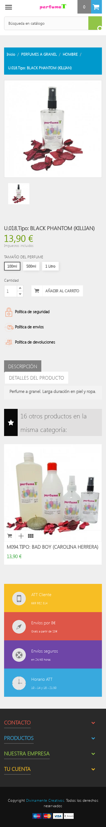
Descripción (22, 366)
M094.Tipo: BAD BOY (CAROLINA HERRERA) (52, 546)
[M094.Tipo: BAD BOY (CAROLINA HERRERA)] (30, 535)
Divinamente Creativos (45, 800)
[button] (89, 7)
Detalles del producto (36, 377)
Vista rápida (20, 535)
